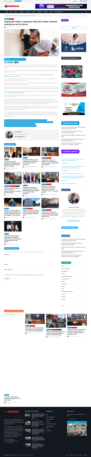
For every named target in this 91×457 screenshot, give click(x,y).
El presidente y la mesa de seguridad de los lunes (73, 173)
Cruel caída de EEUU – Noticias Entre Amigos (70, 176)
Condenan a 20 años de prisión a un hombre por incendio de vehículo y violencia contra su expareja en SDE (49, 189)
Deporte (63, 286)
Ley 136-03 (21, 122)
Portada (28, 11)
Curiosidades (64, 284)
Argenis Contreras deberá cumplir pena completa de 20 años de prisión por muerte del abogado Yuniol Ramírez (12, 213)
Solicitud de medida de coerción (29, 124)
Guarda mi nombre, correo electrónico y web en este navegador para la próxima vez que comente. (24, 274)
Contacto (21, 11)
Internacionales (59, 11)
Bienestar (39, 11)
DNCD (62, 289)
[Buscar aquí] (86, 11)
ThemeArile (30, 455)
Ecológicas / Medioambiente (67, 291)
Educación (63, 296)
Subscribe (77, 422)
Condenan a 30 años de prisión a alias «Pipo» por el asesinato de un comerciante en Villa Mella (50, 162)
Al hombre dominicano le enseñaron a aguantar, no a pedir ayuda (12, 398)
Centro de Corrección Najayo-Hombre (12, 120)
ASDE (62, 266)
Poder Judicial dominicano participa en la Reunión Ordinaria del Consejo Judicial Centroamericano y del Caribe (12, 239)
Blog (11, 11)
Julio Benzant (8, 27)
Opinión (46, 11)
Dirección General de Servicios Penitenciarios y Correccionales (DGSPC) (34, 120)
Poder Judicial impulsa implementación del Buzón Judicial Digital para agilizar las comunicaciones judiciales (31, 190)
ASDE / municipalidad (65, 268)
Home (6, 11)
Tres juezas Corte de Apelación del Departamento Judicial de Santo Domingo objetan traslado (12, 164)
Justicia (15, 11)
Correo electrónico (8, 269)
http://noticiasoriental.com (22, 134)
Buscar (64, 20)
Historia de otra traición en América (70, 183)
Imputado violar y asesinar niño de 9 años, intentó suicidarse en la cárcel (22, 15)
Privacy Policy (79, 455)
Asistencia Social (64, 271)
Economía (63, 294)
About (71, 455)
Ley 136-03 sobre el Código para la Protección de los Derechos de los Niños (39, 122)
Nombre (6, 264)
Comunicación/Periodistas (66, 276)
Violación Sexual (33, 126)
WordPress (19, 455)
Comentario (6, 254)
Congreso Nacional (65, 278)
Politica (34, 11)
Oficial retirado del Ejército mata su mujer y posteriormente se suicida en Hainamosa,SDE (12, 190)
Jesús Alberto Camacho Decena (11, 122)
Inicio (6, 15)
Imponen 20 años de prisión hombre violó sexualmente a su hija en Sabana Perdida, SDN (31, 213)
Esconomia (63, 299)
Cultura (51, 11)
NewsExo (24, 455)
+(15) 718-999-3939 (9, 442)
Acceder (63, 305)
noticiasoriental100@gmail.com (12, 168)
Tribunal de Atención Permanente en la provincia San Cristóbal (16, 126)
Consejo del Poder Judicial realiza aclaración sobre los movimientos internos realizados (31, 162)
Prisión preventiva (18, 124)
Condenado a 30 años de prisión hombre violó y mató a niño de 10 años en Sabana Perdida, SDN (49, 214)
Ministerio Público (9, 124)
